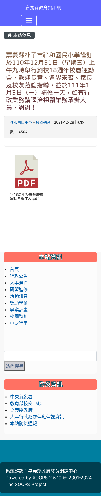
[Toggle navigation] (29, 20)
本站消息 (21, 35)
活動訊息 (19, 296)
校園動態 (43, 122)
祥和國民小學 (21, 122)
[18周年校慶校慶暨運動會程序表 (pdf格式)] (26, 171)
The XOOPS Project (26, 484)
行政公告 (19, 276)
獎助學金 (19, 303)
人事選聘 (19, 283)
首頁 (14, 269)
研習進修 (19, 289)
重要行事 (19, 323)
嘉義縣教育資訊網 (43, 7)
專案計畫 (19, 309)
